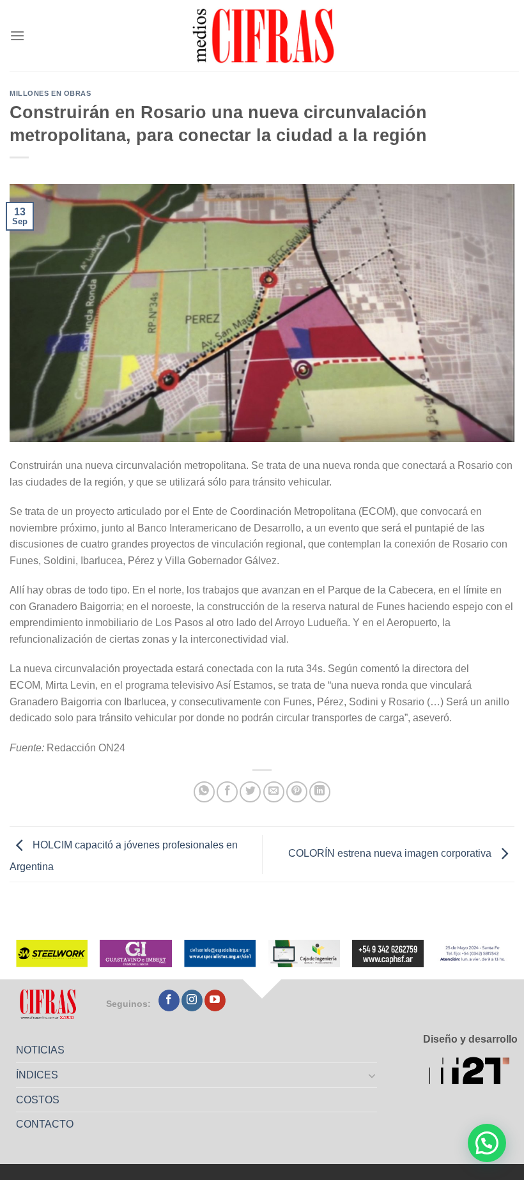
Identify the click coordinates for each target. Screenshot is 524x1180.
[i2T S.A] (473, 1072)
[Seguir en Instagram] (192, 1000)
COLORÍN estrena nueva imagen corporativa (391, 853)
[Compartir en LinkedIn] (319, 791)
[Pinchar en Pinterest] (296, 791)
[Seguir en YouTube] (215, 1000)
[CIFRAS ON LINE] (264, 35)
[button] (487, 1143)
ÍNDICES (37, 1074)
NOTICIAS (40, 1050)
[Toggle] (372, 1075)
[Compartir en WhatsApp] (204, 791)
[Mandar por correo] (273, 791)
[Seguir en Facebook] (169, 1000)
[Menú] (17, 35)
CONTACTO (44, 1124)
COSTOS (37, 1099)
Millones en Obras (50, 93)
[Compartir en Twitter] (250, 791)
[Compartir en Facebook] (227, 791)
